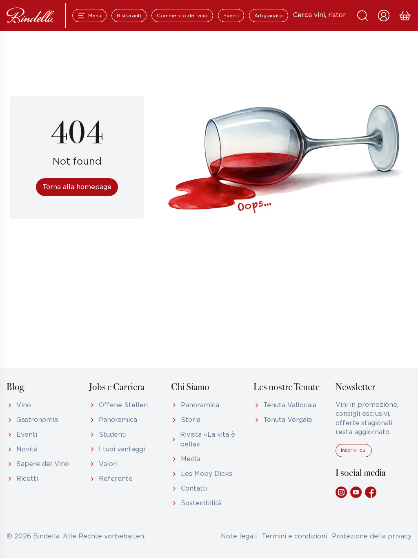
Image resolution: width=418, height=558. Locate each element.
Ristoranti (129, 15)
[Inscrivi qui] (354, 455)
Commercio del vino (182, 15)
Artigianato (268, 15)
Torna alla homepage (76, 187)
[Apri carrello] (404, 15)
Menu (94, 15)
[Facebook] (370, 492)
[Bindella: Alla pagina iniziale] (31, 15)
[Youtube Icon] (356, 492)
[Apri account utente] (383, 15)
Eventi (231, 15)
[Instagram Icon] (341, 492)
